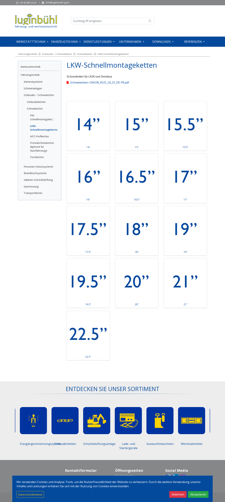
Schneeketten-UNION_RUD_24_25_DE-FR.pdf (99, 82)
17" (185, 199)
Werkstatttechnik (31, 42)
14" (88, 147)
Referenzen (193, 42)
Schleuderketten (36, 102)
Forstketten (37, 157)
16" (88, 199)
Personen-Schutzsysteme (38, 166)
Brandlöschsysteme (35, 173)
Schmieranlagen (33, 88)
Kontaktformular (81, 470)
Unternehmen (130, 42)
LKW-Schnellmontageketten (113, 54)
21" (185, 304)
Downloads (161, 42)
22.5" (88, 356)
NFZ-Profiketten (39, 136)
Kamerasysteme (33, 81)
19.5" (88, 304)
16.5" (137, 199)
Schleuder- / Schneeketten (57, 54)
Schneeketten (84, 54)
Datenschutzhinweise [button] (30, 494)
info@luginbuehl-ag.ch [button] (57, 2)
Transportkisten (33, 193)
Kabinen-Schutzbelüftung (38, 179)
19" (185, 252)
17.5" (88, 252)
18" (137, 252)
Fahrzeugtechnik (64, 42)
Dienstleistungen (97, 42)
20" (137, 304)
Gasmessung (31, 186)
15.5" (185, 147)
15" (137, 147)
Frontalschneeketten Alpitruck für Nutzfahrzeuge (42, 146)
